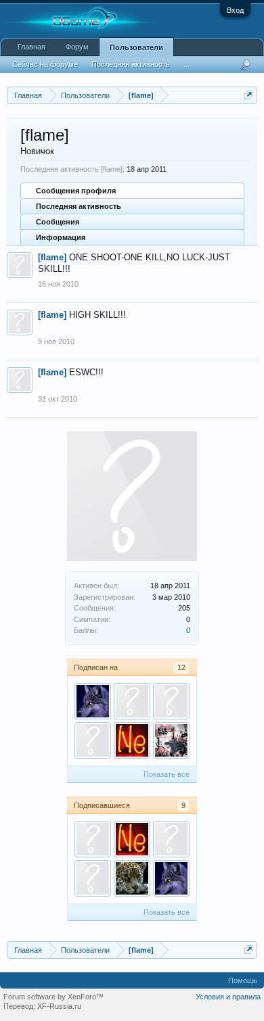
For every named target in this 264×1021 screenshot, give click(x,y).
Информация (60, 237)
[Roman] (132, 878)
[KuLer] (171, 740)
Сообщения (57, 222)
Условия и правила (228, 997)
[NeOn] (132, 740)
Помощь (242, 980)
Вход (235, 10)
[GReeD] (92, 740)
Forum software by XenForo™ (53, 997)
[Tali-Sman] (92, 701)
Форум (77, 47)
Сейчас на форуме (45, 64)
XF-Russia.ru (59, 1006)
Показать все (167, 774)
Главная (31, 47)
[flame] (52, 257)
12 (181, 667)
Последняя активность (78, 206)
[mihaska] (132, 701)
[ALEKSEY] (171, 701)
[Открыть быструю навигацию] (248, 95)
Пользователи (136, 47)
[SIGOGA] (171, 839)
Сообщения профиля (76, 191)
